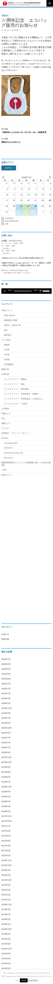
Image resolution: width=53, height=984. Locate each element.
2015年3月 (6, 894)
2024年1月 (6, 703)
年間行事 (5, 374)
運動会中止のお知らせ (10, 140)
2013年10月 (6, 929)
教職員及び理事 (10, 320)
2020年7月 (6, 747)
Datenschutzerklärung (13, 453)
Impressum (8, 457)
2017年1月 (6, 855)
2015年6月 (6, 890)
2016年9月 (6, 870)
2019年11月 (6, 762)
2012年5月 (6, 968)
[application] (26, 291)
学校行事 (5, 639)
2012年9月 (6, 953)
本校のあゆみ (9, 315)
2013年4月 (6, 939)
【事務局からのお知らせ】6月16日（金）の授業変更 (23, 130)
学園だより (6, 413)
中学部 (7, 354)
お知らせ (5, 15)
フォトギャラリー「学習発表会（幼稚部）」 (23, 394)
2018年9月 (6, 791)
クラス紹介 (6, 340)
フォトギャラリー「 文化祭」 (16, 403)
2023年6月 (6, 723)
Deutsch (4, 438)
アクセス (5, 428)
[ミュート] (40, 291)
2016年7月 (6, 875)
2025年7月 (6, 683)
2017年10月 (6, 821)
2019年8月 (6, 772)
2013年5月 (6, 934)
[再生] (5, 291)
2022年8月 (6, 733)
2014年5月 (6, 914)
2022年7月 (6, 737)
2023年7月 (6, 718)
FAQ (3, 418)
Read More (33, 980)
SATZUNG (8, 448)
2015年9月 (6, 885)
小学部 (7, 349)
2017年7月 (6, 826)
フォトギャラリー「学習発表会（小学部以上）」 (25, 399)
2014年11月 (6, 904)
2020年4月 (6, 752)
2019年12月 (6, 757)
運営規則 (7, 335)
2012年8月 (6, 958)
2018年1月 (6, 811)
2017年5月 (6, 836)
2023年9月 (6, 713)
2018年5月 (6, 801)
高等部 (7, 359)
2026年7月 (6, 659)
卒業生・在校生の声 (12, 325)
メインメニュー (49, 3)
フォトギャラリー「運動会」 (16, 379)
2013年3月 (6, 944)
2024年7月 (6, 693)
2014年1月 (6, 924)
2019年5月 (6, 782)
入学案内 (5, 408)
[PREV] (4, 177)
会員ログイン (7, 475)
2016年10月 (6, 865)
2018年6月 (6, 796)
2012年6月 (6, 963)
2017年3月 (6, 845)
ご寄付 (4, 470)
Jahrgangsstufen (11, 443)
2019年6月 (6, 777)
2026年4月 (6, 664)
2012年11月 (6, 948)
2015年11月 (6, 880)
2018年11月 (6, 787)
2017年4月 (6, 840)
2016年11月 (6, 860)
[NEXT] (49, 177)
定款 (6, 330)
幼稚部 (7, 345)
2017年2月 (6, 850)
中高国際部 (8, 364)
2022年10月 (6, 728)
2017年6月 (6, 831)
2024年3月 (6, 698)
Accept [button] (23, 980)
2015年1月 (6, 899)
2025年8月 (6, 679)
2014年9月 (6, 909)
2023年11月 (6, 708)
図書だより (6, 423)
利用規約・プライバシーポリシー (15, 433)
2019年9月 (6, 767)
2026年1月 (6, 669)
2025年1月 (6, 688)
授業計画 (5, 369)
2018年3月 (6, 806)
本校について (7, 310)
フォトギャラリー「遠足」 (15, 384)
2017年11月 (6, 816)
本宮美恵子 (16, 30)
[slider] (46, 290)
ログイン (8, 168)
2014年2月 (6, 919)
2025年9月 (6, 674)
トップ (3, 493)
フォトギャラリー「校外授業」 (17, 389)
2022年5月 (6, 742)
